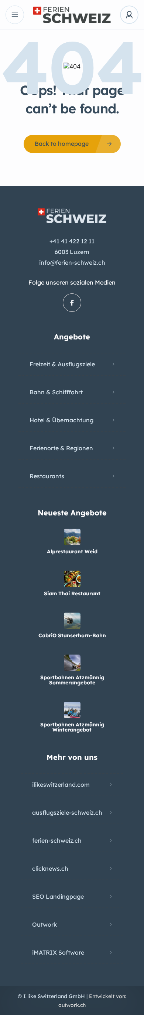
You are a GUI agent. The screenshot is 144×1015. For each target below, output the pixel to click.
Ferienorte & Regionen (61, 448)
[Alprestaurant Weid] (72, 537)
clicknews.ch (50, 868)
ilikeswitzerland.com (61, 784)
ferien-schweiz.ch (57, 840)
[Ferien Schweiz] (72, 15)
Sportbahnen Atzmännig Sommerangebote (72, 680)
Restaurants (47, 476)
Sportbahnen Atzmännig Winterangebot (72, 727)
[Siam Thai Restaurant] (72, 579)
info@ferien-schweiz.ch (72, 262)
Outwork (44, 924)
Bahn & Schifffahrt (56, 392)
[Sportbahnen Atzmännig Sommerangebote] (72, 663)
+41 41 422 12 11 (72, 241)
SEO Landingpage (58, 896)
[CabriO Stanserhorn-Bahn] (72, 621)
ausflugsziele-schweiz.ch (67, 812)
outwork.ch (72, 1005)
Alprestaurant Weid (72, 551)
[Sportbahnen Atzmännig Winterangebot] (72, 710)
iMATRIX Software (58, 952)
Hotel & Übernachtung (61, 420)
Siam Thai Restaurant (72, 593)
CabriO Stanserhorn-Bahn (72, 635)
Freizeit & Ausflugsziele (62, 364)
